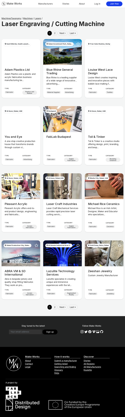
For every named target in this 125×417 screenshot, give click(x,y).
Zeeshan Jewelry (100, 271)
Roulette (88, 370)
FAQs (56, 373)
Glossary (58, 370)
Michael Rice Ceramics (104, 204)
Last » (73, 33)
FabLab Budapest (58, 137)
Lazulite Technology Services (60, 272)
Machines (28, 18)
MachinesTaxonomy (11, 18)
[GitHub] (101, 332)
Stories (65, 4)
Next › (63, 33)
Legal (27, 367)
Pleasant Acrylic (16, 204)
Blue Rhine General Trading (59, 71)
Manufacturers (45, 4)
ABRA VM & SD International (15, 272)
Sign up (50, 332)
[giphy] (97, 332)
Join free (114, 4)
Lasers (38, 18)
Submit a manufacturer (65, 360)
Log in (97, 4)
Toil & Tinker (96, 137)
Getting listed (61, 364)
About (82, 4)
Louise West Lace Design (100, 71)
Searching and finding (65, 367)
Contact (29, 364)
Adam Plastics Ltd (17, 69)
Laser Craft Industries (61, 204)
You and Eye (13, 137)
